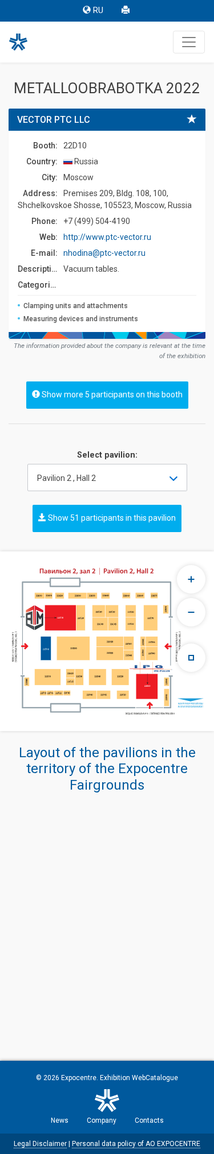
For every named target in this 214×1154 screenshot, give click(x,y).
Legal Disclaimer (40, 1144)
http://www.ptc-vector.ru (107, 237)
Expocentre (78, 1078)
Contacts (149, 1120)
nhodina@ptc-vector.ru (104, 253)
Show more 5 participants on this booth (111, 394)
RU (98, 10)
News (59, 1120)
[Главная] (23, 42)
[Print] (126, 11)
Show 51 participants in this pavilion (111, 517)
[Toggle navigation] (189, 42)
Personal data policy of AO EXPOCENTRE (136, 1144)
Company (101, 1120)
